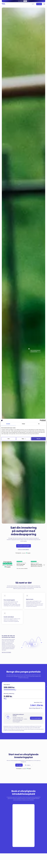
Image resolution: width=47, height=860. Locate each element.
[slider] (15, 689)
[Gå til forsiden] (3, 4)
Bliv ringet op (27, 765)
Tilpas (23, 438)
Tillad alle (38, 438)
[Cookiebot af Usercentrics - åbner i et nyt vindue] (41, 420)
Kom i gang (19, 765)
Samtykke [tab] (8, 423)
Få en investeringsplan (36, 718)
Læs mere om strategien (6, 652)
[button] (44, 4)
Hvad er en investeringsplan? (23, 549)
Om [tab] (39, 423)
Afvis (9, 438)
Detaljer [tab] (23, 423)
